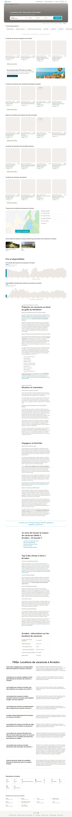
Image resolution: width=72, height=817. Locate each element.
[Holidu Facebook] (38, 813)
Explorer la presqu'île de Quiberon (30, 547)
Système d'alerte (60, 815)
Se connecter (56, 1)
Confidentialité (38, 815)
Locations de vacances (46, 23)
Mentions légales (29, 815)
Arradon (64, 23)
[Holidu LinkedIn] (36, 813)
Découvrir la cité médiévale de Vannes (31, 540)
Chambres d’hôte (10, 29)
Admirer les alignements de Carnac (31, 544)
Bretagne (56, 23)
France (52, 23)
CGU (34, 815)
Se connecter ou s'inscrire (12, 75)
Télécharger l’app (40, 1)
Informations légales (53, 815)
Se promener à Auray (28, 545)
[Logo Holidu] (10, 2)
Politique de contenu (45, 815)
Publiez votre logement (49, 1)
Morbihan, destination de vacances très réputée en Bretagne (34, 316)
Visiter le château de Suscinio (29, 542)
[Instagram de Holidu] (34, 813)
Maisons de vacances (20, 29)
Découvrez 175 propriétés (22, 231)
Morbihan (60, 23)
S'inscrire (62, 1)
